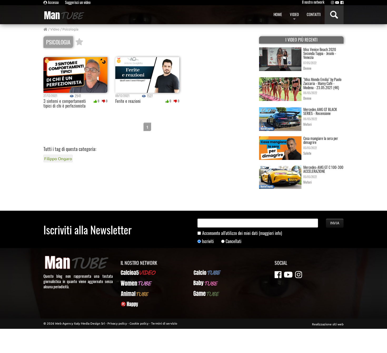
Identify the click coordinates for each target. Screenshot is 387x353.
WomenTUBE (130, 283)
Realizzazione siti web (328, 324)
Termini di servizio (164, 323)
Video (54, 29)
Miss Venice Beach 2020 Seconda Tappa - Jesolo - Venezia (319, 53)
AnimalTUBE (130, 293)
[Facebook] (342, 2)
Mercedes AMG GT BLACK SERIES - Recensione (320, 111)
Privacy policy (117, 323)
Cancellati (233, 241)
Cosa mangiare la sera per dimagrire (320, 140)
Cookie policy (139, 323)
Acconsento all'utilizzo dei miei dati (242, 233)
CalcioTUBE (202, 272)
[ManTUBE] (70, 15)
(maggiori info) (270, 233)
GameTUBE (202, 293)
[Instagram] (332, 2)
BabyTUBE (201, 283)
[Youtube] (337, 2)
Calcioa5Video (132, 272)
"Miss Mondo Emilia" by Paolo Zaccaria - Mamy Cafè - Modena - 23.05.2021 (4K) (322, 83)
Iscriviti (208, 241)
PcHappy (127, 304)
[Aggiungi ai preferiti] (79, 42)
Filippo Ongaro (58, 158)
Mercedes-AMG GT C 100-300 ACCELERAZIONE (323, 169)
